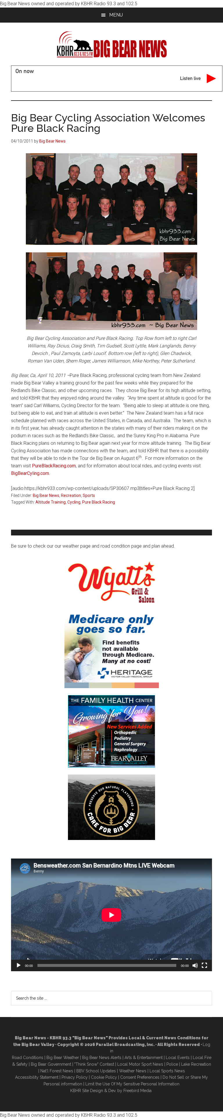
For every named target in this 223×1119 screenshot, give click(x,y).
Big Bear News (46, 495)
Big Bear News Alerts (101, 1057)
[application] (111, 915)
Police (172, 1064)
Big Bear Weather (62, 1057)
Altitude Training (50, 502)
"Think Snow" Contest (94, 1064)
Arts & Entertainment (144, 1057)
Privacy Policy (75, 1077)
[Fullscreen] (204, 965)
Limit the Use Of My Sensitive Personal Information (132, 1084)
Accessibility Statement (36, 1077)
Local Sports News (167, 1071)
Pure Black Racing (98, 502)
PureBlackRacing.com (54, 466)
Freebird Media (137, 1090)
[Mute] (195, 965)
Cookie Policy (104, 1077)
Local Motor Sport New (139, 1064)
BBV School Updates (96, 1071)
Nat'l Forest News (56, 1071)
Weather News (132, 1071)
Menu (116, 15)
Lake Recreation (196, 1064)
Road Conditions (27, 1057)
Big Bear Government (51, 1064)
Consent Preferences (139, 1077)
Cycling (73, 502)
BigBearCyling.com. (30, 473)
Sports (89, 495)
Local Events (178, 1057)
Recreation (71, 495)
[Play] (18, 965)
